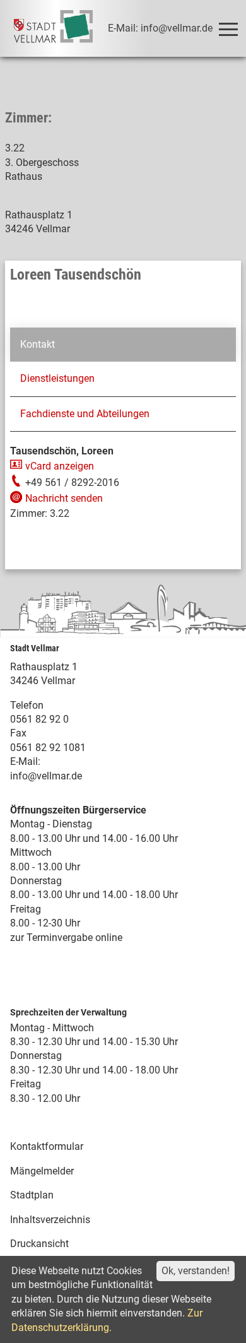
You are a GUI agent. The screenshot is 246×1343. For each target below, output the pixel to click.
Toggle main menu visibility (227, 28)
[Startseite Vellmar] (53, 28)
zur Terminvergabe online (66, 938)
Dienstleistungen (57, 378)
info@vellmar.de (46, 776)
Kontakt (37, 344)
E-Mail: (25, 761)
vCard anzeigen (59, 466)
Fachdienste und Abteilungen (84, 414)
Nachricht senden (64, 498)
